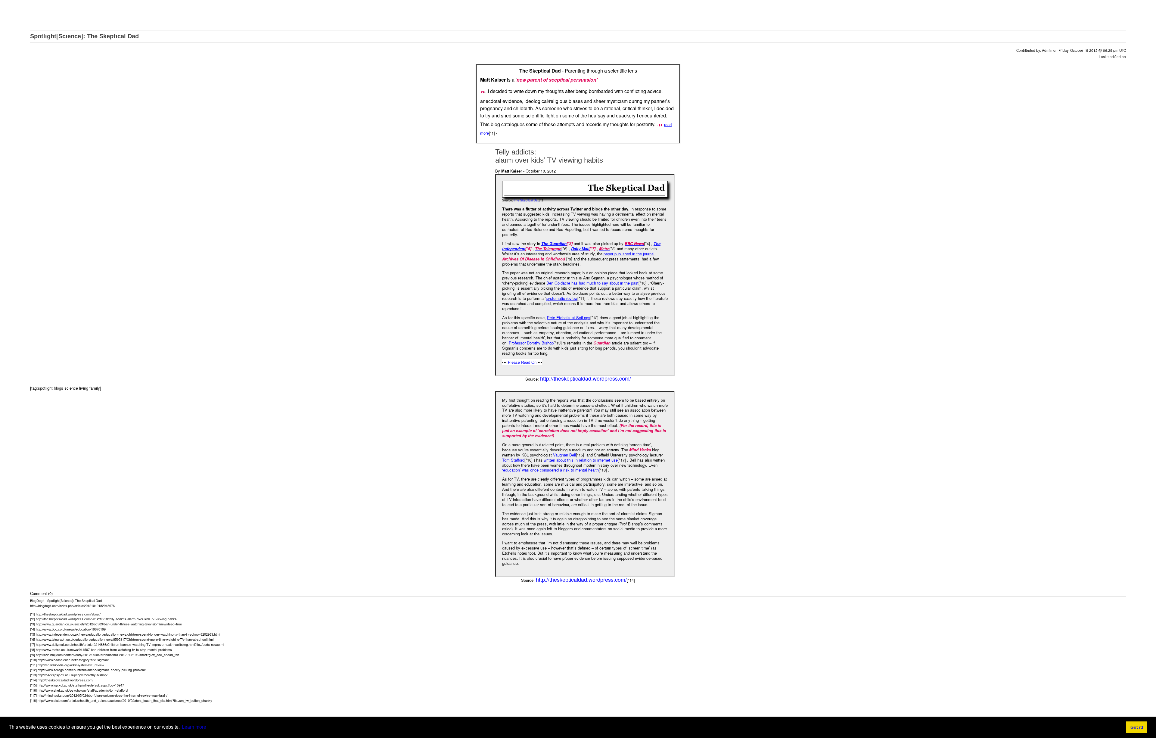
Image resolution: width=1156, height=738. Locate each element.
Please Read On (522, 362)
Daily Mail (580, 248)
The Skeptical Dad (526, 200)
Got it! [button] (1136, 727)
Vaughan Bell (564, 455)
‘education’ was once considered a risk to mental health (550, 470)
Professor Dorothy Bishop (531, 343)
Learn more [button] (194, 727)
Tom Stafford (513, 460)
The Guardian (554, 243)
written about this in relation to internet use (581, 460)
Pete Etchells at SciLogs (568, 317)
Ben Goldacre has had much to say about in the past (592, 283)
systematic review (561, 298)
